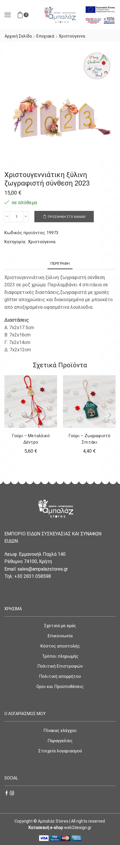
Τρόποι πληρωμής (60, 656)
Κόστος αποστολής (60, 646)
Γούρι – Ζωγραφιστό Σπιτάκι (89, 439)
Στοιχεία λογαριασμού (60, 751)
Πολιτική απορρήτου (60, 676)
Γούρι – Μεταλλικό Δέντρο (31, 439)
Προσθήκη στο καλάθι (66, 217)
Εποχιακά (45, 36)
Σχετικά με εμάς (60, 625)
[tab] (60, 263)
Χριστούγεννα (72, 36)
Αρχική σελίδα (18, 36)
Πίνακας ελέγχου (60, 730)
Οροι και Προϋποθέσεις (60, 686)
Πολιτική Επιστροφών (60, 666)
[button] (10, 415)
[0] (28, 15)
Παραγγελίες (60, 740)
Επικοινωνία (60, 635)
